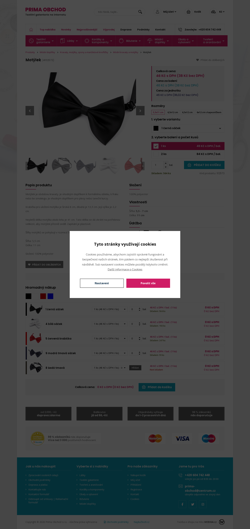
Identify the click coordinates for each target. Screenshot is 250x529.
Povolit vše (148, 283)
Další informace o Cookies (125, 269)
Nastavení (102, 283)
